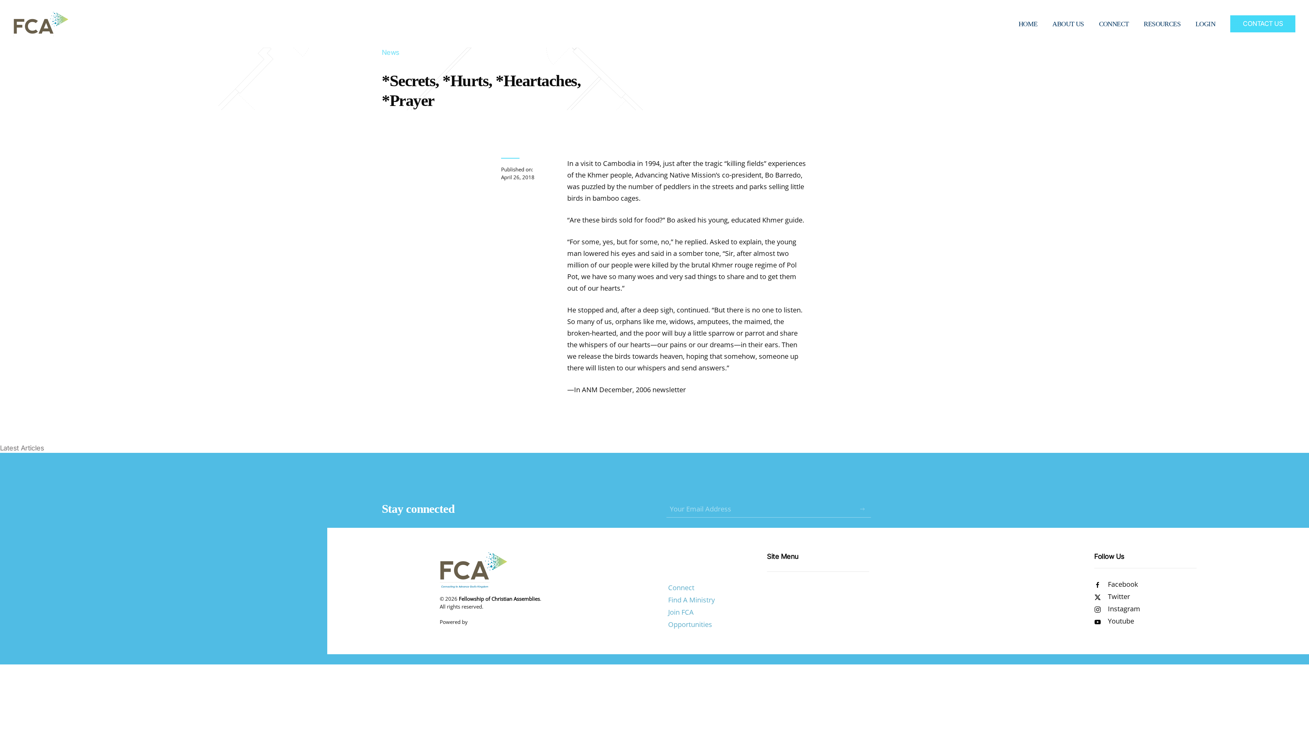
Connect (681, 587)
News (391, 52)
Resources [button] (1162, 24)
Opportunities (690, 624)
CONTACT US (1263, 24)
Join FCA (681, 612)
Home (1028, 24)
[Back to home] (41, 24)
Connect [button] (1114, 24)
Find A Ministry (691, 599)
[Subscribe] (862, 509)
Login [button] (1205, 24)
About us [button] (1068, 24)
